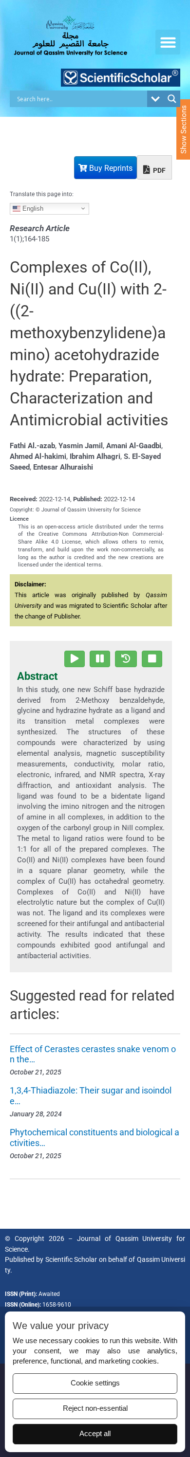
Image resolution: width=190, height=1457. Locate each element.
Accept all (95, 1434)
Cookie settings (95, 1383)
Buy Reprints (110, 168)
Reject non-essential (95, 1408)
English (31, 208)
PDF (159, 170)
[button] (167, 42)
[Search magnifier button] (172, 99)
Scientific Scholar (71, 1259)
